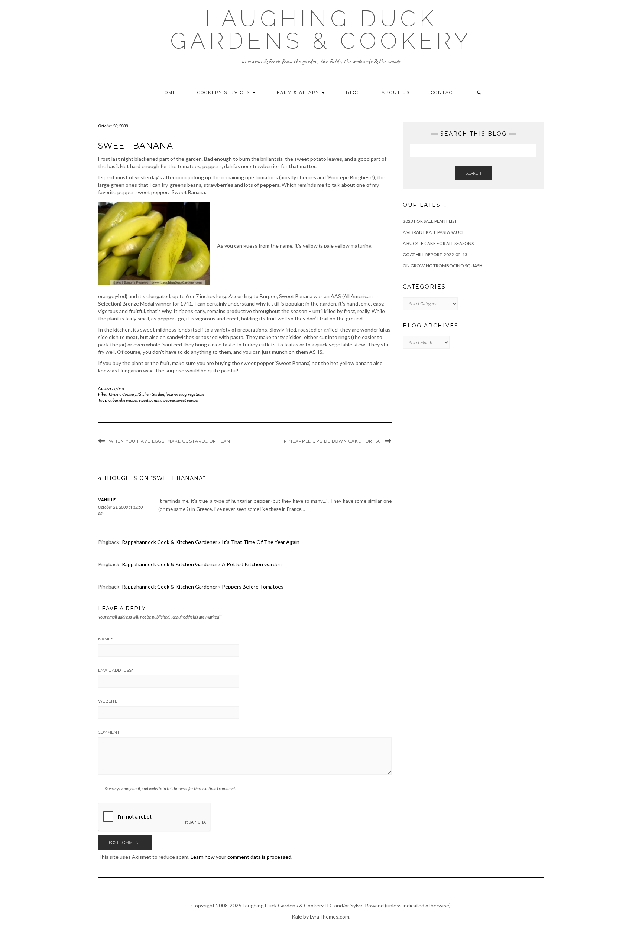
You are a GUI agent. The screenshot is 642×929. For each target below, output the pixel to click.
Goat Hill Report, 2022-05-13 (435, 254)
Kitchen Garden (150, 394)
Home (168, 92)
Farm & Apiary (299, 92)
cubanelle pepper (122, 400)
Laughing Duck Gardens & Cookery (321, 30)
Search (473, 172)
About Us (396, 92)
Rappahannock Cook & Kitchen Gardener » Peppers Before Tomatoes (202, 586)
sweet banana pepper (157, 400)
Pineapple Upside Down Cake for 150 (332, 441)
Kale (297, 916)
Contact (443, 92)
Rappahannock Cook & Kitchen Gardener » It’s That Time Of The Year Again (210, 542)
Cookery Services (224, 92)
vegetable (196, 394)
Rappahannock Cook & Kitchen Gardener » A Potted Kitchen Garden (202, 564)
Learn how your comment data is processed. (241, 857)
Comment (109, 732)
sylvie (119, 388)
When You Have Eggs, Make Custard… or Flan (169, 441)
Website (107, 701)
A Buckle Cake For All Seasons (438, 243)
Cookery (129, 394)
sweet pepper (187, 400)
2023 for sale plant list (430, 221)
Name (105, 639)
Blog (353, 92)
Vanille (107, 499)
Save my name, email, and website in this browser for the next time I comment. (170, 788)
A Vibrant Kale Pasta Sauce (434, 232)
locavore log (176, 394)
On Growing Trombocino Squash (443, 265)
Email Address (115, 670)
